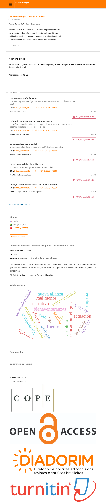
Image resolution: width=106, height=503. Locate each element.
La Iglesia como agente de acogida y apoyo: (41, 124)
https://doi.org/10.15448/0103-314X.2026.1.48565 (35, 150)
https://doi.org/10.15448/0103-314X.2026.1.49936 (35, 188)
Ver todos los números (18, 204)
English (16, 221)
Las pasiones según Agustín (43, 101)
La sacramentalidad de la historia (31, 166)
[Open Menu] (10, 4)
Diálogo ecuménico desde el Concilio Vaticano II (33, 184)
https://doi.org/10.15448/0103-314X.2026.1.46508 (35, 107)
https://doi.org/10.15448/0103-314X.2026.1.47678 (35, 130)
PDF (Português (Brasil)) (84, 116)
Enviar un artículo (18, 237)
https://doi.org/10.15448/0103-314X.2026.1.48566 (35, 171)
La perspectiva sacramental (36, 145)
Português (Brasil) (20, 224)
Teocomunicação (21, 2)
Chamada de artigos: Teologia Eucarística (27, 16)
